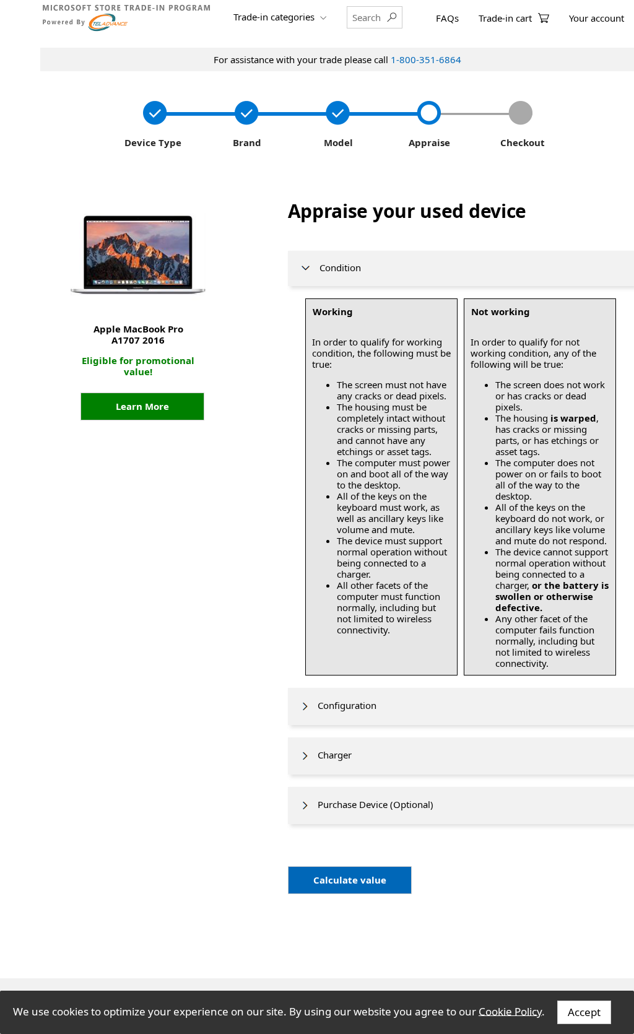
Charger (331, 755)
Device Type (151, 142)
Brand (244, 142)
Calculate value (349, 880)
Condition (336, 267)
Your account (596, 18)
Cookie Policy (510, 1011)
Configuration (343, 705)
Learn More (142, 406)
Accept (584, 1012)
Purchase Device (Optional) (371, 804)
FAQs (447, 18)
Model (337, 142)
